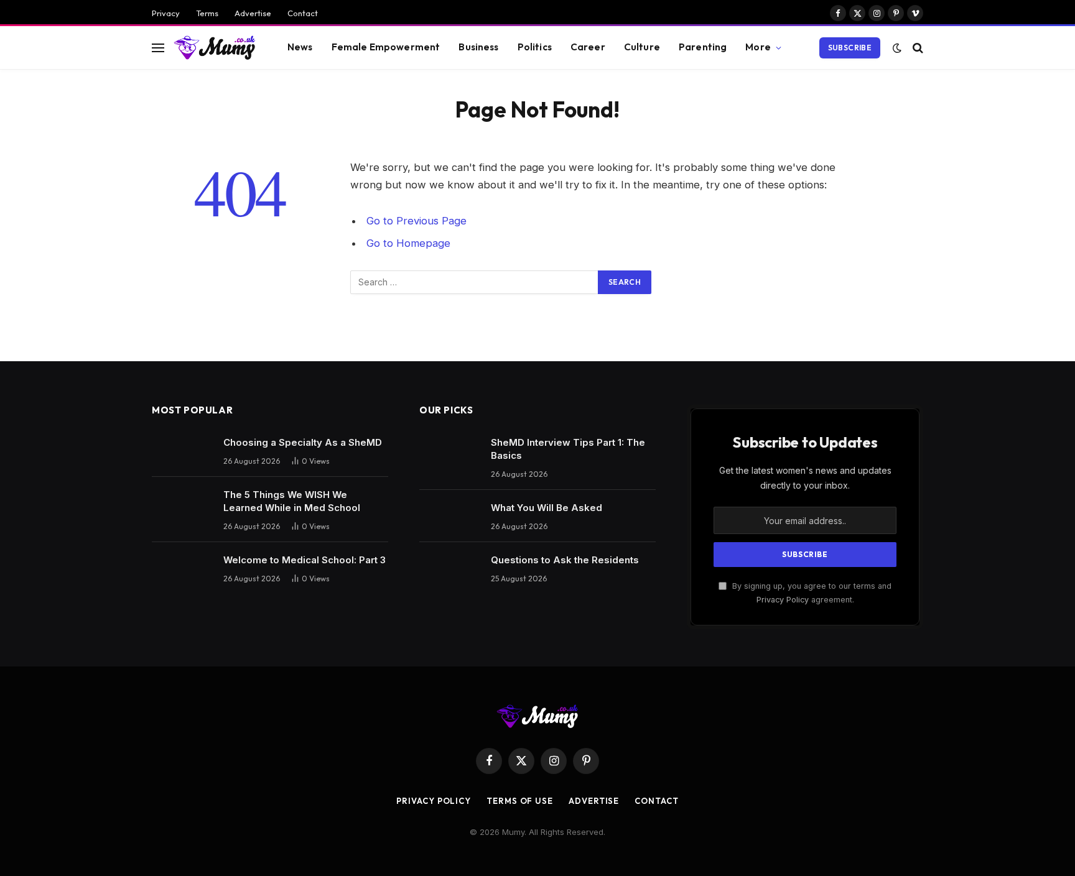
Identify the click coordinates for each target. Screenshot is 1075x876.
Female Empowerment (386, 47)
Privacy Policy (782, 599)
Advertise (253, 13)
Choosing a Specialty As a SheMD (302, 442)
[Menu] (158, 48)
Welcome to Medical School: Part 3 (304, 560)
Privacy (166, 13)
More (758, 47)
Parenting (703, 47)
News (300, 47)
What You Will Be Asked (546, 508)
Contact (302, 13)
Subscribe (850, 47)
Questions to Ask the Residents (565, 560)
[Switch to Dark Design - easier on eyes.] (897, 48)
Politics (535, 47)
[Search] (916, 48)
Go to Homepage (408, 243)
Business (478, 47)
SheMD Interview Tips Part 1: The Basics (568, 448)
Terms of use (519, 801)
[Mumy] (215, 47)
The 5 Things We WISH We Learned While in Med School (291, 501)
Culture (642, 47)
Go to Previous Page (416, 220)
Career (587, 47)
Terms (207, 13)
